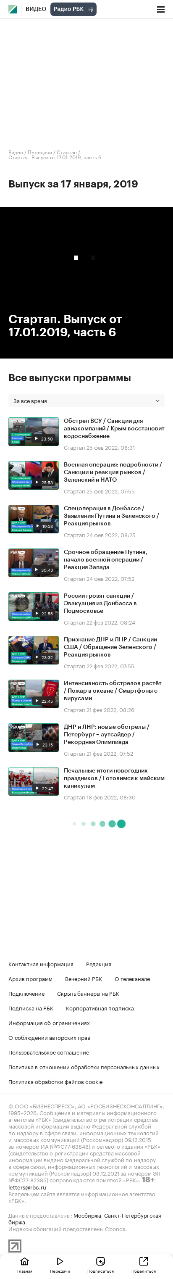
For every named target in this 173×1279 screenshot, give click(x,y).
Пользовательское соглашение (48, 1051)
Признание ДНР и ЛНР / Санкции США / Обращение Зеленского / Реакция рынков (110, 647)
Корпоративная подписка (100, 1007)
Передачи (40, 152)
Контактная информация (40, 963)
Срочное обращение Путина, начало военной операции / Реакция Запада (105, 559)
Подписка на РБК (30, 1007)
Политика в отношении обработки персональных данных (84, 1066)
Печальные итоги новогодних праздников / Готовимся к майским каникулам (114, 778)
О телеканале (132, 978)
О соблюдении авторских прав (49, 1037)
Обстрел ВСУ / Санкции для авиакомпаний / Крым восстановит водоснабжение (114, 428)
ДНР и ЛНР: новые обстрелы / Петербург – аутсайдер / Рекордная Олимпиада (106, 734)
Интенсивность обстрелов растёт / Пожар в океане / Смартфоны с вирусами (113, 690)
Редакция (98, 963)
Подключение (26, 993)
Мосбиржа (87, 1214)
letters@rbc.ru (27, 1186)
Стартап (67, 152)
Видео (36, 9)
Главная (24, 1270)
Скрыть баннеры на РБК (88, 993)
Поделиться (143, 1270)
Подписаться (100, 1270)
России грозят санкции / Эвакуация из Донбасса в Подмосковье (100, 603)
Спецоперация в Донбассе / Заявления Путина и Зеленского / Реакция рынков (111, 516)
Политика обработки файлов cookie (55, 1081)
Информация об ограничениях (49, 1022)
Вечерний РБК (83, 978)
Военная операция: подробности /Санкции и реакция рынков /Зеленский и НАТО (113, 472)
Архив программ (30, 978)
